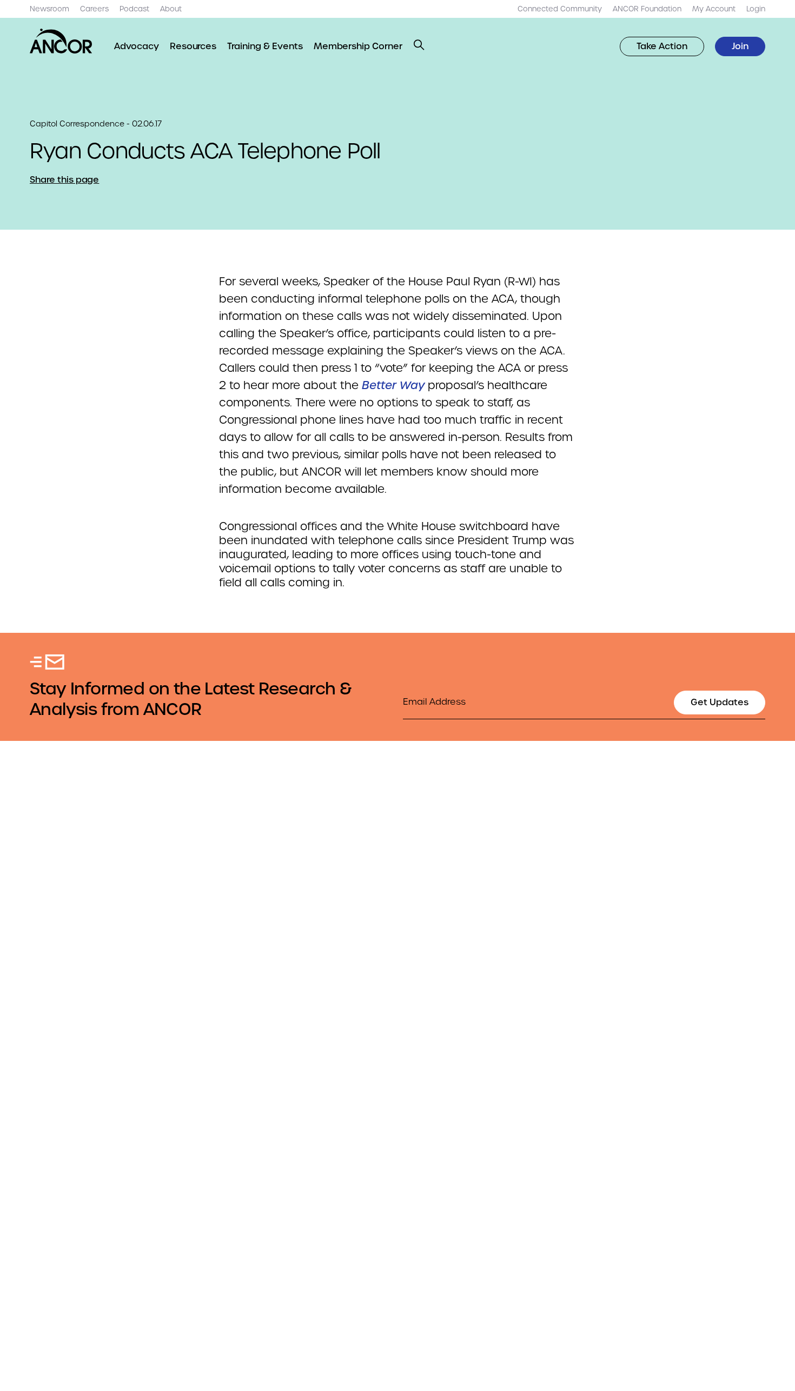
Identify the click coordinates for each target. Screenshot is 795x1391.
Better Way (393, 385)
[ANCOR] (61, 41)
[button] (419, 45)
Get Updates (719, 702)
